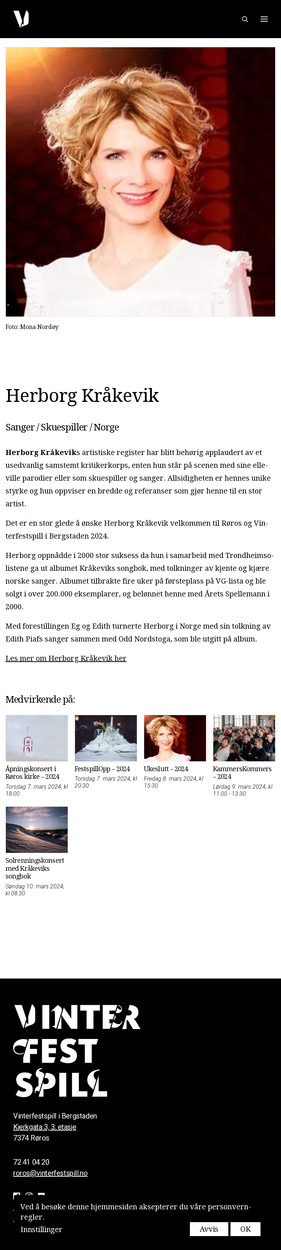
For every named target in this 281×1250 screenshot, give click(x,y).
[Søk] (241, 19)
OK (245, 1229)
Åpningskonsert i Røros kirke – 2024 (32, 773)
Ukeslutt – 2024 (166, 769)
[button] (264, 19)
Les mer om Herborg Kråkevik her (66, 658)
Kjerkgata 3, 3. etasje (44, 1127)
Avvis (209, 1229)
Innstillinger (41, 1229)
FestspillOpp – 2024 (102, 769)
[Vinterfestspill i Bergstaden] (21, 19)
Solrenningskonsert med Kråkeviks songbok (34, 868)
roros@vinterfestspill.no (50, 1173)
